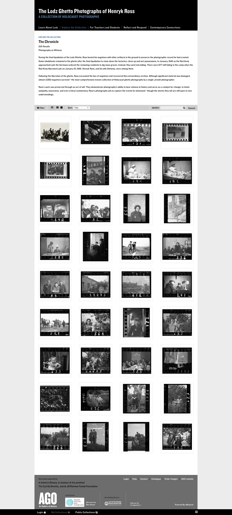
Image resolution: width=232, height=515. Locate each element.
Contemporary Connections (165, 27)
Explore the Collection (74, 27)
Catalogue (156, 478)
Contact (144, 478)
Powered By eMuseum (184, 504)
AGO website (187, 478)
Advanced (191, 108)
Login (126, 478)
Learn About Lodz (48, 27)
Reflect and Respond (135, 27)
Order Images (171, 478)
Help (134, 478)
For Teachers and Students (105, 27)
